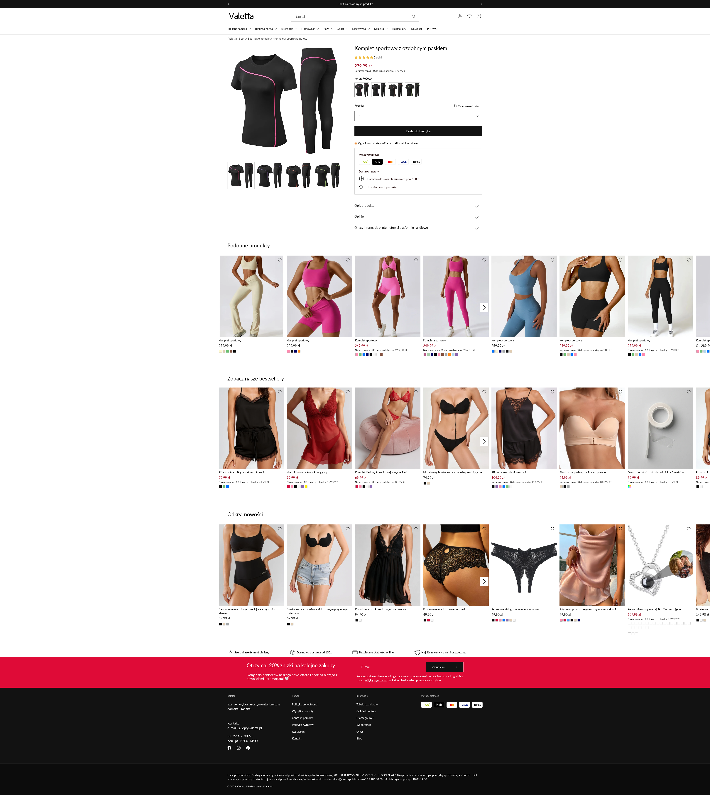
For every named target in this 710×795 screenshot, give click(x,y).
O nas (360, 731)
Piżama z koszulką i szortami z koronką (242, 472)
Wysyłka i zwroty (303, 711)
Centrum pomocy (302, 717)
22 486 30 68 (242, 736)
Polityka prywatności (304, 704)
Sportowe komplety (260, 38)
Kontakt (296, 738)
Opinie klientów (366, 711)
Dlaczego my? (364, 717)
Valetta (232, 38)
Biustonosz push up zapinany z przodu (582, 472)
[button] (239, 28)
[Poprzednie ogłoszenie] (228, 4)
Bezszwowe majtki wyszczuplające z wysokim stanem (247, 611)
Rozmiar (359, 105)
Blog (359, 738)
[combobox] (355, 16)
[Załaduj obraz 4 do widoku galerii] (327, 175)
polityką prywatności (375, 680)
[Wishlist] (469, 16)
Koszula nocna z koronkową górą (307, 472)
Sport (242, 38)
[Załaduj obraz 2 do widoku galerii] (269, 175)
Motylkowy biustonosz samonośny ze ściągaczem (453, 472)
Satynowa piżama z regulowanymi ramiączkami (587, 609)
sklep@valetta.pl (250, 728)
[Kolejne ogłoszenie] (482, 4)
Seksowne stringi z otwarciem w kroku (515, 609)
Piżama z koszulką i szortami (508, 472)
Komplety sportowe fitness (290, 38)
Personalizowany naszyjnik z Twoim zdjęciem (655, 609)
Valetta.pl (242, 786)
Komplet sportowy (230, 340)
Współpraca (363, 724)
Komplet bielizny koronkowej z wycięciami (381, 472)
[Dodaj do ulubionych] (279, 260)
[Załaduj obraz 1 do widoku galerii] (240, 175)
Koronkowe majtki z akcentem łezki (444, 609)
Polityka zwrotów (303, 724)
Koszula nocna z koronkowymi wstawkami (381, 609)
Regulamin (298, 731)
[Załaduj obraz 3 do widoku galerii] (298, 175)
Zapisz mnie (438, 666)
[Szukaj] (414, 16)
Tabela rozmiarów (468, 106)
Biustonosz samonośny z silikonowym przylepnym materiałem (317, 611)
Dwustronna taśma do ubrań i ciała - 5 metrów (656, 472)
